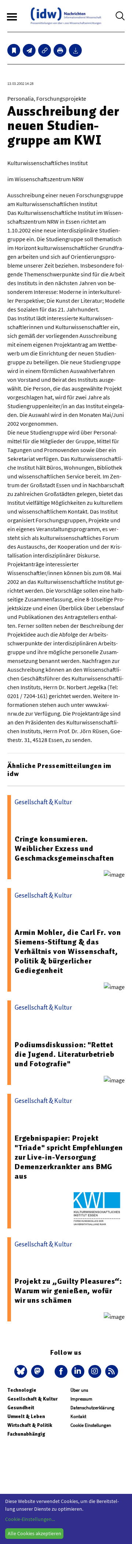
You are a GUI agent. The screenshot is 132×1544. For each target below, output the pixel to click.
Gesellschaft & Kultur (32, 1398)
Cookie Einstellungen (90, 1425)
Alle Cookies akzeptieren (34, 1533)
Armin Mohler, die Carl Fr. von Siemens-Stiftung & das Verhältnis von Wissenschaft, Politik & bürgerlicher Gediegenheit (68, 951)
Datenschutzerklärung (92, 1408)
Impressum (81, 1399)
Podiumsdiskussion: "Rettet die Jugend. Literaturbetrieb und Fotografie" (64, 1054)
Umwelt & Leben (26, 1416)
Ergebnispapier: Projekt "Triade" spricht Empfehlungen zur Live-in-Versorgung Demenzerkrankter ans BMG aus (69, 1157)
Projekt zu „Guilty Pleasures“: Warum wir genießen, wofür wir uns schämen (68, 1291)
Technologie (21, 1390)
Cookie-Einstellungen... (30, 1519)
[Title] (44, 50)
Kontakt (78, 1416)
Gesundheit (20, 1407)
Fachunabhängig (26, 1434)
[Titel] (13, 50)
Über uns (79, 1390)
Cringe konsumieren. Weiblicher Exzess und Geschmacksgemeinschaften (64, 848)
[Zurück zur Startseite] (66, 16)
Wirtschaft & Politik (29, 1425)
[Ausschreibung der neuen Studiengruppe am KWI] (29, 50)
